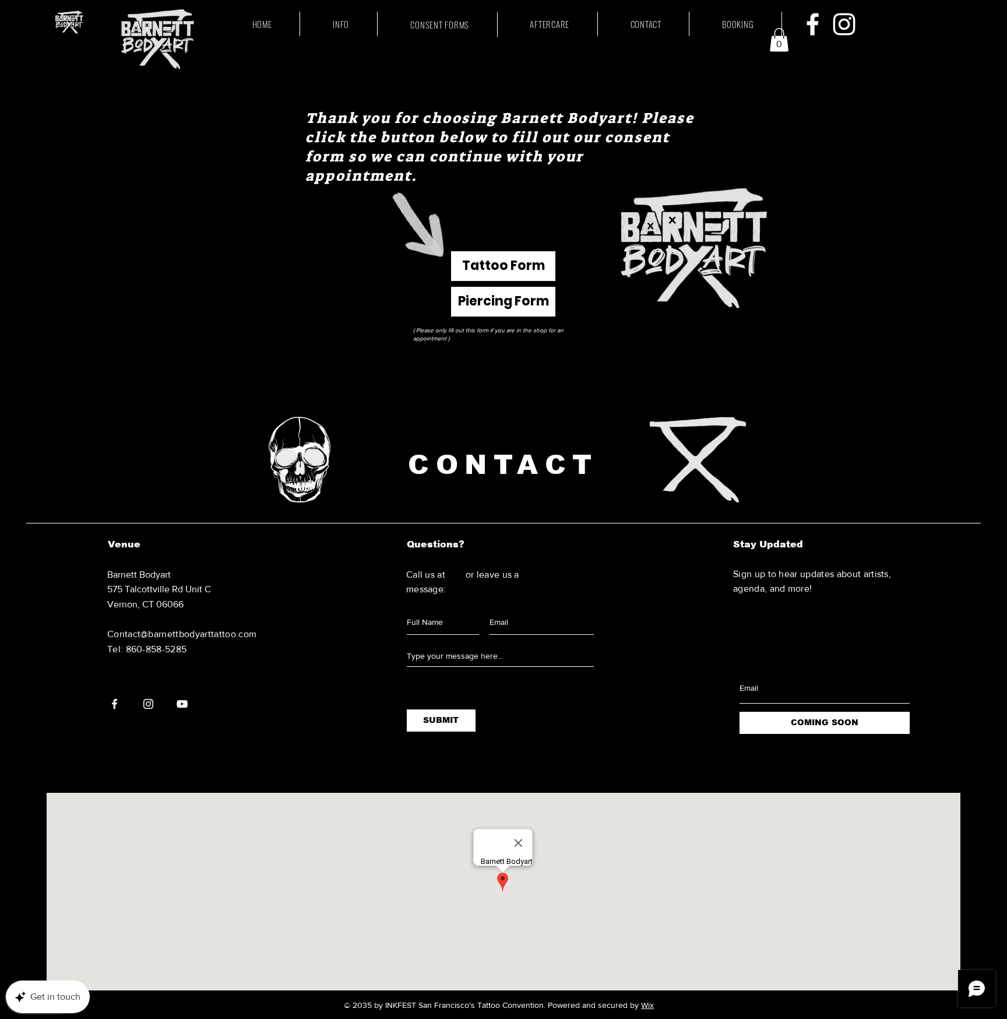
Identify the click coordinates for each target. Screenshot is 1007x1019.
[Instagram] (844, 24)
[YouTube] (182, 704)
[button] (779, 40)
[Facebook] (813, 24)
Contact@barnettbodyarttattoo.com (181, 634)
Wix (647, 1005)
